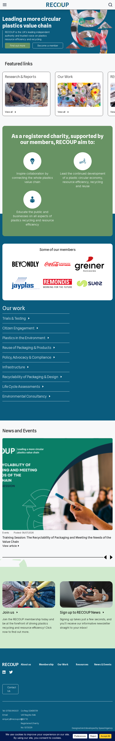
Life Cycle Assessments (21, 386)
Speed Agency (106, 728)
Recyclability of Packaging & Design (30, 377)
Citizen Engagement (18, 328)
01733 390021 (12, 711)
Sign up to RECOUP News (80, 612)
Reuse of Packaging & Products (26, 347)
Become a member (47, 45)
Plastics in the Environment (23, 338)
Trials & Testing (14, 318)
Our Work (63, 664)
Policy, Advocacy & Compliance (26, 357)
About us (26, 664)
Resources (82, 664)
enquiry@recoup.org (12, 719)
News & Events (102, 664)
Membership (46, 664)
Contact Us (11, 689)
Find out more (17, 45)
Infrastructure (13, 367)
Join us (8, 612)
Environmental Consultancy (24, 396)
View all (9, 112)
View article (9, 545)
